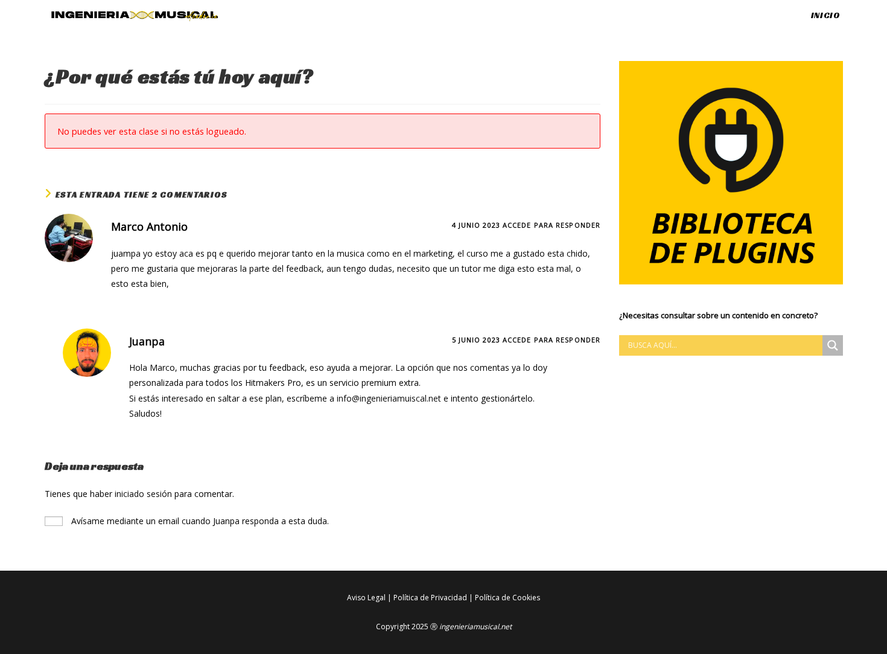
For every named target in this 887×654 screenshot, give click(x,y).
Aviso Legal (366, 597)
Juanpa (147, 341)
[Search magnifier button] (832, 345)
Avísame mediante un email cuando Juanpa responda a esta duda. (199, 521)
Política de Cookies (507, 597)
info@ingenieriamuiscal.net (389, 398)
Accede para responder (551, 224)
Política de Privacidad (430, 597)
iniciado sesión (143, 493)
